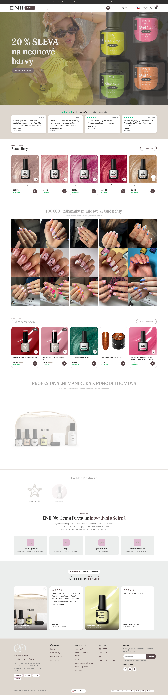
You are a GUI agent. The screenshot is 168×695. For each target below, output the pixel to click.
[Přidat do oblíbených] (36, 179)
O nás (77, 659)
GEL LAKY (103, 653)
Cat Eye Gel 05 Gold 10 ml (139, 185)
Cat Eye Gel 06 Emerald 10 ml (81, 357)
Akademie (129, 8)
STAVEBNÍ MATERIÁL (107, 660)
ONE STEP (103, 649)
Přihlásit (150, 656)
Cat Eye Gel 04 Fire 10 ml (109, 185)
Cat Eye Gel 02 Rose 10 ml (50, 185)
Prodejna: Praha (80, 649)
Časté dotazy (55, 653)
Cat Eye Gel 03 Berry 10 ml (80, 185)
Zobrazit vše (148, 148)
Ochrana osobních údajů (84, 663)
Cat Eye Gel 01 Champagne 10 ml (23, 185)
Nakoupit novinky (146, 320)
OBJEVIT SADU (96, 445)
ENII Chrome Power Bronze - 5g (111, 357)
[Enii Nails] (16, 8)
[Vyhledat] (108, 8)
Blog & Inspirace (56, 656)
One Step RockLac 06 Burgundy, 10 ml (25, 357)
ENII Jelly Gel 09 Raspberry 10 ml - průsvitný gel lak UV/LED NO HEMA (142, 358)
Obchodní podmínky (82, 667)
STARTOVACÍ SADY (106, 656)
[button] (153, 177)
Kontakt (53, 649)
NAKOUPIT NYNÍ (21, 67)
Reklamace (79, 671)
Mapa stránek (55, 660)
